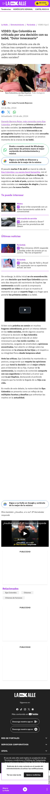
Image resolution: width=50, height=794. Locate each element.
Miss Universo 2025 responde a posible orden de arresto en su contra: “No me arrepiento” (32, 250)
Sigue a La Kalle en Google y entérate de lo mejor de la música (27, 504)
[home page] (25, 695)
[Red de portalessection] (46, 738)
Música (20, 204)
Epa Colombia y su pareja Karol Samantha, (21, 172)
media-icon (25, 789)
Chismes (27, 592)
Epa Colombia (11, 592)
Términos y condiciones (14, 760)
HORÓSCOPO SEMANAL (23, 9)
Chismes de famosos (13, 598)
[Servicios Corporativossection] (46, 744)
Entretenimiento (17, 25)
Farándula (31, 25)
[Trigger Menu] (3, 3)
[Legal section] (46, 751)
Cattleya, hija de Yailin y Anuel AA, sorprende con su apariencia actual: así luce (32, 265)
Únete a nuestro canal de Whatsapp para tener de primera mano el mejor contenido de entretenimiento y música (26, 150)
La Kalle (4, 25)
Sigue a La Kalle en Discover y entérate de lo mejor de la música (25, 160)
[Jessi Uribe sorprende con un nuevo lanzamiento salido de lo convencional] (8, 207)
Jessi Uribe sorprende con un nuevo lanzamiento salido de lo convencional (32, 209)
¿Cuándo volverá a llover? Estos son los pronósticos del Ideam (30, 223)
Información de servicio (27, 218)
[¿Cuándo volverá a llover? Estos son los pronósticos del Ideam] (8, 222)
